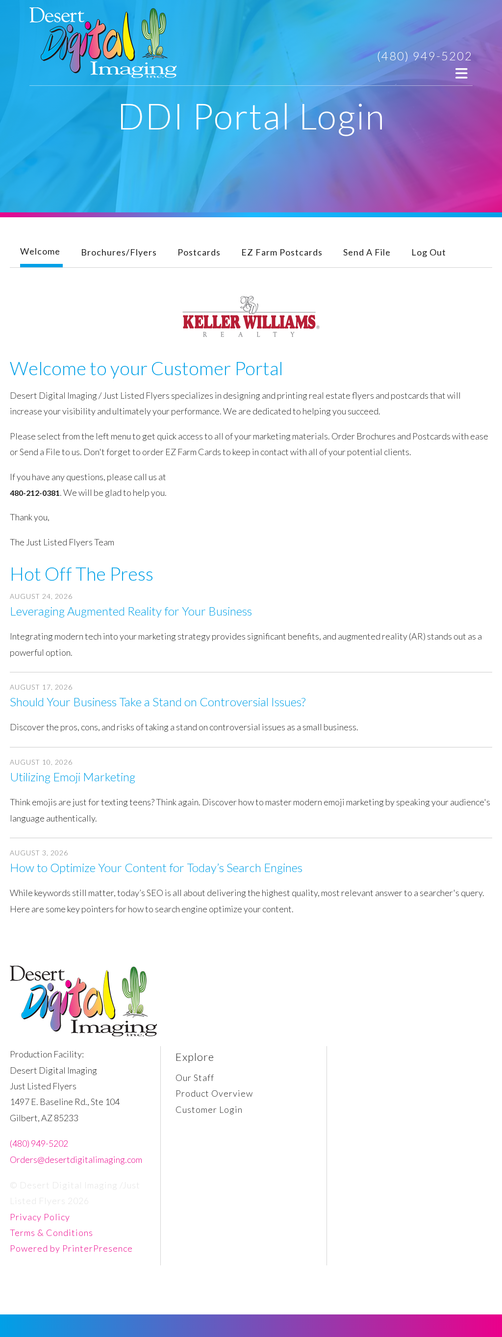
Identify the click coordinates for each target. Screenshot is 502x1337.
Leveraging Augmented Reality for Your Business (131, 611)
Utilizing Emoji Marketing (72, 777)
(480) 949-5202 (425, 56)
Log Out (428, 252)
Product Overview (214, 1093)
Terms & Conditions (51, 1232)
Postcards (199, 252)
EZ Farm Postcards (282, 252)
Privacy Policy (40, 1216)
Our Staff (195, 1077)
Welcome (40, 251)
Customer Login (209, 1109)
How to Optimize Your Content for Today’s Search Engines (156, 867)
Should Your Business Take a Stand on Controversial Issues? (157, 701)
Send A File (367, 252)
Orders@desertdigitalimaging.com (76, 1159)
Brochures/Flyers (119, 252)
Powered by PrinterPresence (71, 1248)
